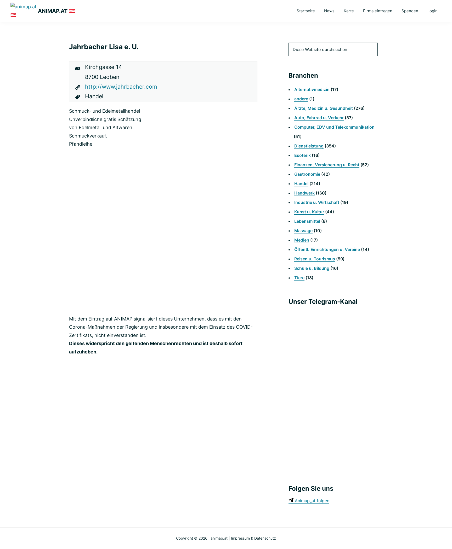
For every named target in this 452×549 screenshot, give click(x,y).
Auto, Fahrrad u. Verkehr (319, 117)
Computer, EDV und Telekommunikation (334, 127)
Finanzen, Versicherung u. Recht (326, 164)
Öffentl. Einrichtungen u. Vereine (327, 249)
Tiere (299, 277)
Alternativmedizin (312, 89)
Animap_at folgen (311, 500)
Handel (301, 183)
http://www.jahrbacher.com (121, 86)
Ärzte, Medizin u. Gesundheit (323, 108)
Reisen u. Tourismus (314, 258)
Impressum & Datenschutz (253, 538)
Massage (303, 230)
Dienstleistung (309, 145)
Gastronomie (307, 174)
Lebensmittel (307, 221)
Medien (301, 240)
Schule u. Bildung (311, 268)
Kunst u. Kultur (309, 211)
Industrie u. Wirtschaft (316, 202)
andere (301, 98)
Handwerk (304, 193)
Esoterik (302, 155)
